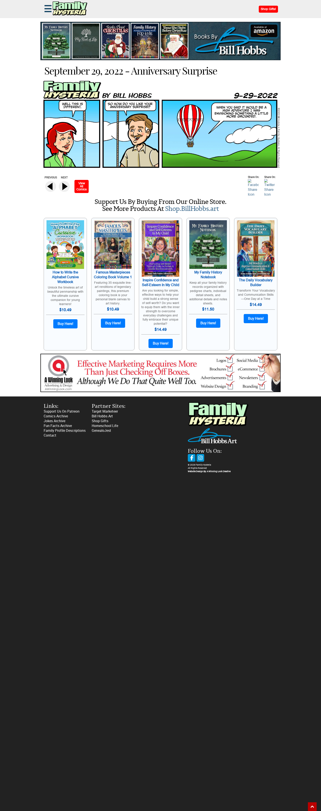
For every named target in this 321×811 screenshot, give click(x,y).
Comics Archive (56, 416)
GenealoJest (101, 431)
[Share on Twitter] (269, 194)
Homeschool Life (105, 426)
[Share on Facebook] (253, 194)
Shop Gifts (100, 421)
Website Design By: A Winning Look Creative (209, 471)
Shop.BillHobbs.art (192, 209)
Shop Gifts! (268, 9)
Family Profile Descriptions (65, 431)
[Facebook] (191, 458)
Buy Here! (65, 323)
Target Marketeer (105, 411)
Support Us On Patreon (61, 411)
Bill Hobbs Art (102, 416)
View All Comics (81, 186)
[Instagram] (200, 458)
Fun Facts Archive (58, 426)
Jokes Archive (54, 421)
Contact (50, 435)
